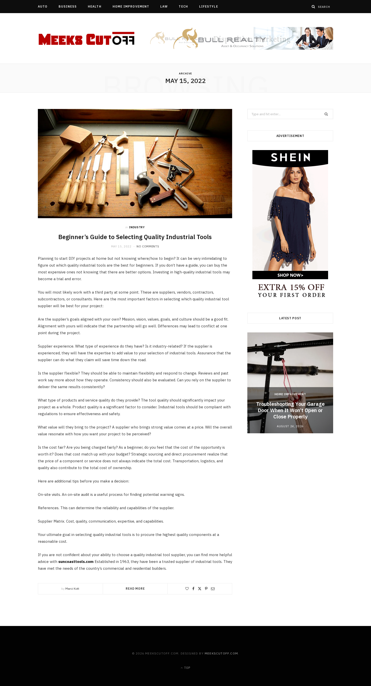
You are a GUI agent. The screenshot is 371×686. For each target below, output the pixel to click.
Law (164, 6)
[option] (290, 382)
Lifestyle (208, 6)
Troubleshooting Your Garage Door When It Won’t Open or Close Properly (290, 410)
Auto (42, 6)
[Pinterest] (206, 588)
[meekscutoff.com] (87, 38)
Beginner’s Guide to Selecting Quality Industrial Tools (135, 237)
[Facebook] (193, 588)
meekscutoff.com (221, 653)
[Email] (213, 588)
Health (94, 6)
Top (186, 668)
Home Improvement (131, 6)
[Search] (313, 6)
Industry (137, 227)
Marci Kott (72, 588)
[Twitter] (199, 588)
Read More (135, 588)
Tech (183, 6)
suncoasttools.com (76, 561)
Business (68, 6)
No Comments (148, 246)
